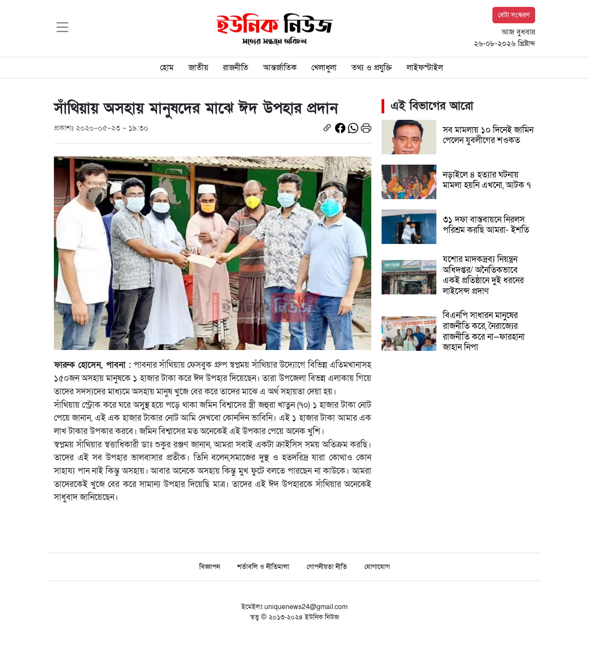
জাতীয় (198, 67)
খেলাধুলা (324, 67)
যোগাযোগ (377, 567)
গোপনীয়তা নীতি (327, 567)
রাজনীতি (235, 67)
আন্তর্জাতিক (280, 67)
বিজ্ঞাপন (209, 567)
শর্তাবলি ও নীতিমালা (263, 567)
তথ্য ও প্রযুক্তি (371, 67)
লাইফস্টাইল (425, 67)
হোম (167, 67)
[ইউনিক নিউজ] (272, 28)
